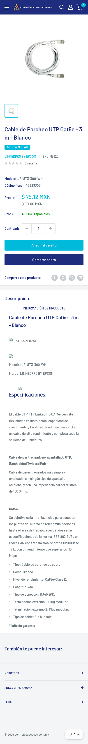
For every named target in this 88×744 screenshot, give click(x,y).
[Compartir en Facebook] (54, 277)
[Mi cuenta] (70, 7)
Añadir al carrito (44, 245)
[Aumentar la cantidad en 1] (50, 228)
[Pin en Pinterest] (63, 277)
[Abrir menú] (7, 7)
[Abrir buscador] (61, 7)
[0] (80, 7)
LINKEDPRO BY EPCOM (20, 156)
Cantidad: (12, 228)
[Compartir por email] (80, 277)
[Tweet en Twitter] (72, 277)
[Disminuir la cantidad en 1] (26, 228)
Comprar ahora (44, 259)
